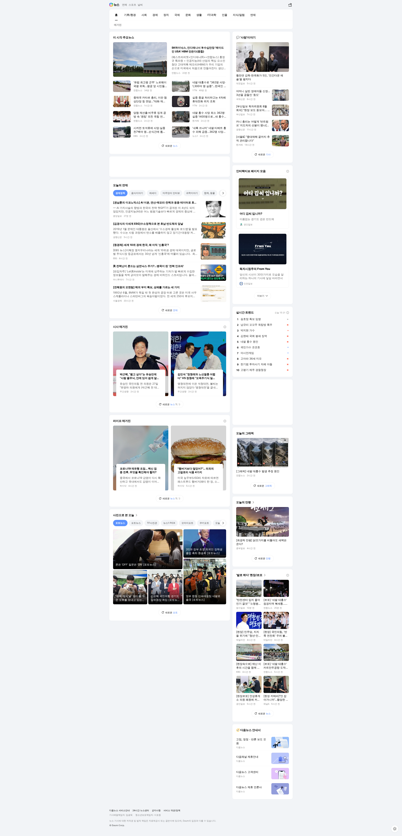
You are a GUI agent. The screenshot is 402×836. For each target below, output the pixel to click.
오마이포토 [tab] (187, 522)
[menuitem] (116, 15)
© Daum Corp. (117, 825)
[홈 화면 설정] (394, 828)
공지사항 (156, 810)
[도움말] (225, 327)
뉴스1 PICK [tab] (169, 522)
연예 (124, 4)
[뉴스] (116, 4)
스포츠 (132, 4)
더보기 (260, 295)
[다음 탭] (223, 193)
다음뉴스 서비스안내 (119, 810)
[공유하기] (290, 4)
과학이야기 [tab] (192, 193)
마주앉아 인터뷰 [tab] (171, 193)
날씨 (140, 4)
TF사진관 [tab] (152, 522)
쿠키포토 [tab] (204, 522)
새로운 (171, 145)
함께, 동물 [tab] (209, 193)
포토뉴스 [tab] (120, 522)
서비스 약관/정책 (171, 810)
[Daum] (111, 4)
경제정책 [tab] (120, 193)
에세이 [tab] (152, 193)
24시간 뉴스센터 (141, 810)
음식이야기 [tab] (137, 193)
